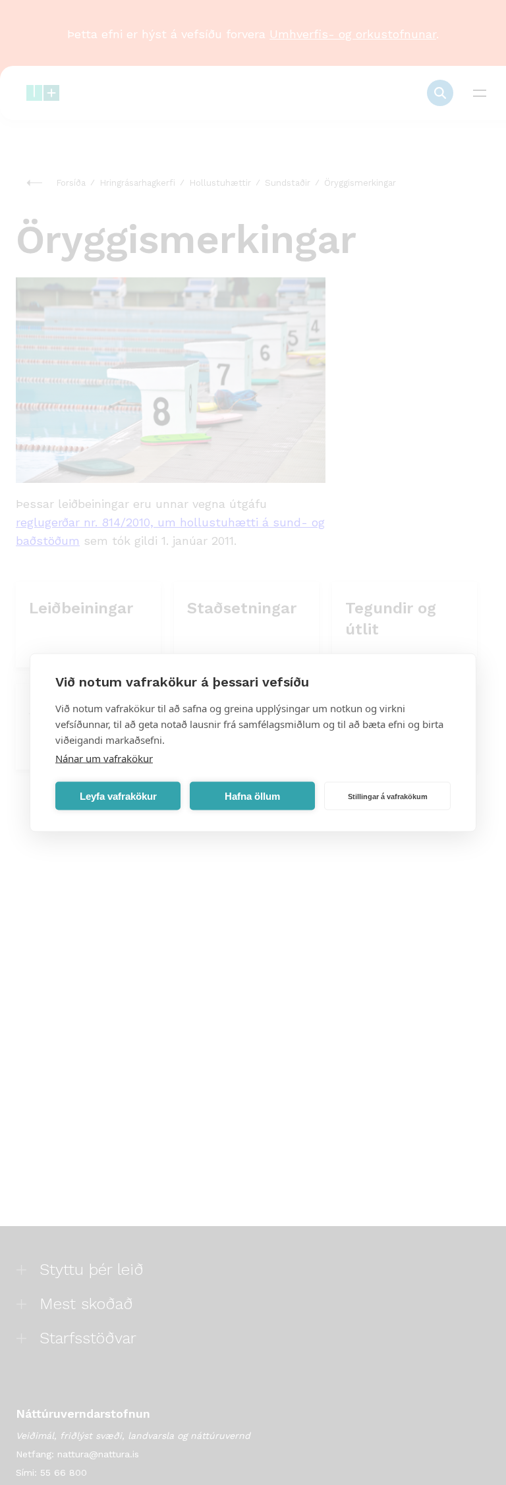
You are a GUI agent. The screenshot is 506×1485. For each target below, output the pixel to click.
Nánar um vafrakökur (104, 758)
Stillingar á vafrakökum (388, 796)
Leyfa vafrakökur (118, 795)
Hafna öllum (252, 795)
